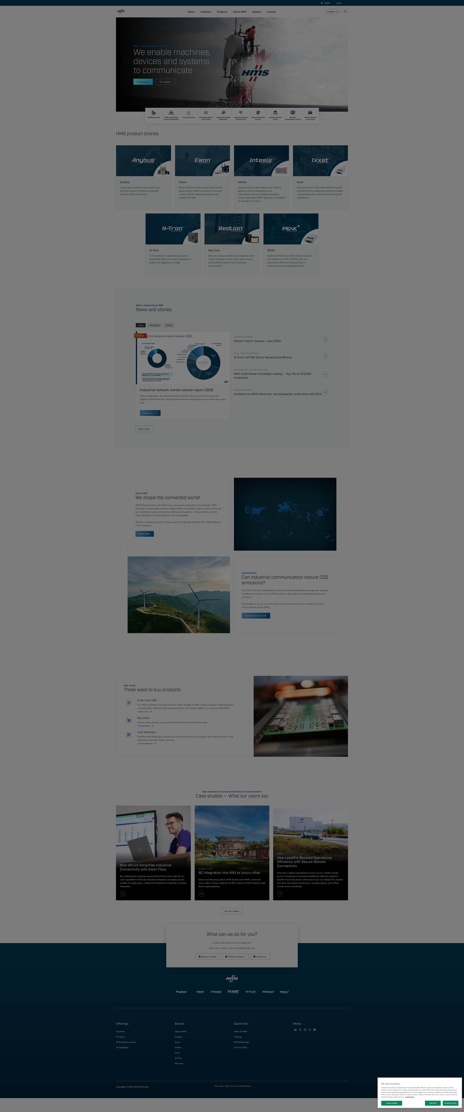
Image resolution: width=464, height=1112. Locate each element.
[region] (419, 1092)
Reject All (432, 1103)
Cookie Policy (409, 1097)
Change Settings (392, 1103)
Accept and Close (450, 1103)
